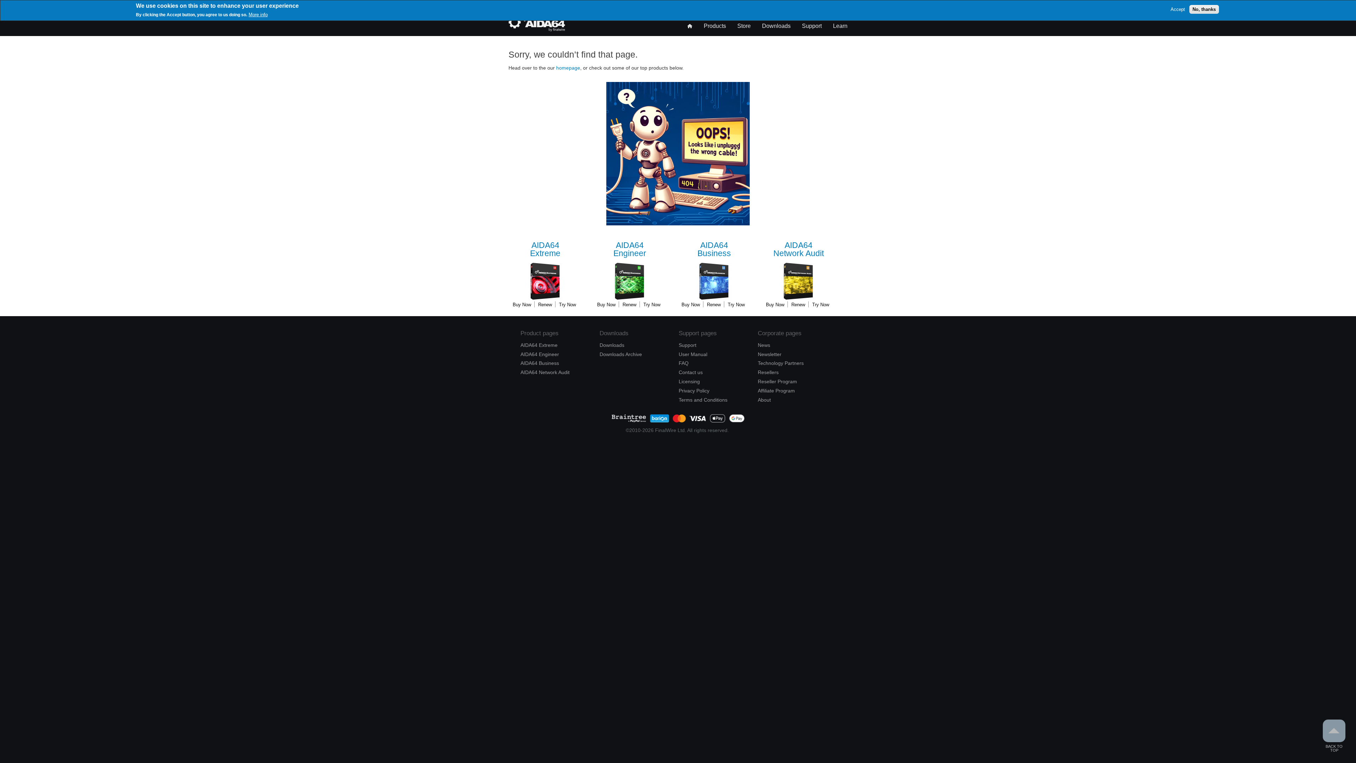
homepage (568, 68)
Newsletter (769, 354)
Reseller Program (777, 381)
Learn (840, 26)
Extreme (545, 249)
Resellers (768, 372)
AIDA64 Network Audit (545, 372)
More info (258, 14)
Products (715, 26)
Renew (545, 304)
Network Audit (798, 249)
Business (714, 249)
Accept (1178, 9)
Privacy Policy (694, 391)
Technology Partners (781, 363)
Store (744, 26)
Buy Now (522, 304)
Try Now (567, 304)
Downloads (776, 26)
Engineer (629, 249)
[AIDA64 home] (537, 29)
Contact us (691, 372)
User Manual (693, 354)
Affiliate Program (776, 391)
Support (812, 26)
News (764, 345)
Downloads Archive (621, 354)
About (764, 400)
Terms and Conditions (703, 400)
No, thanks (1204, 9)
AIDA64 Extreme (539, 345)
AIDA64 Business (540, 363)
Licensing (689, 381)
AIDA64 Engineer (540, 354)
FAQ (684, 363)
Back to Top (1334, 748)
